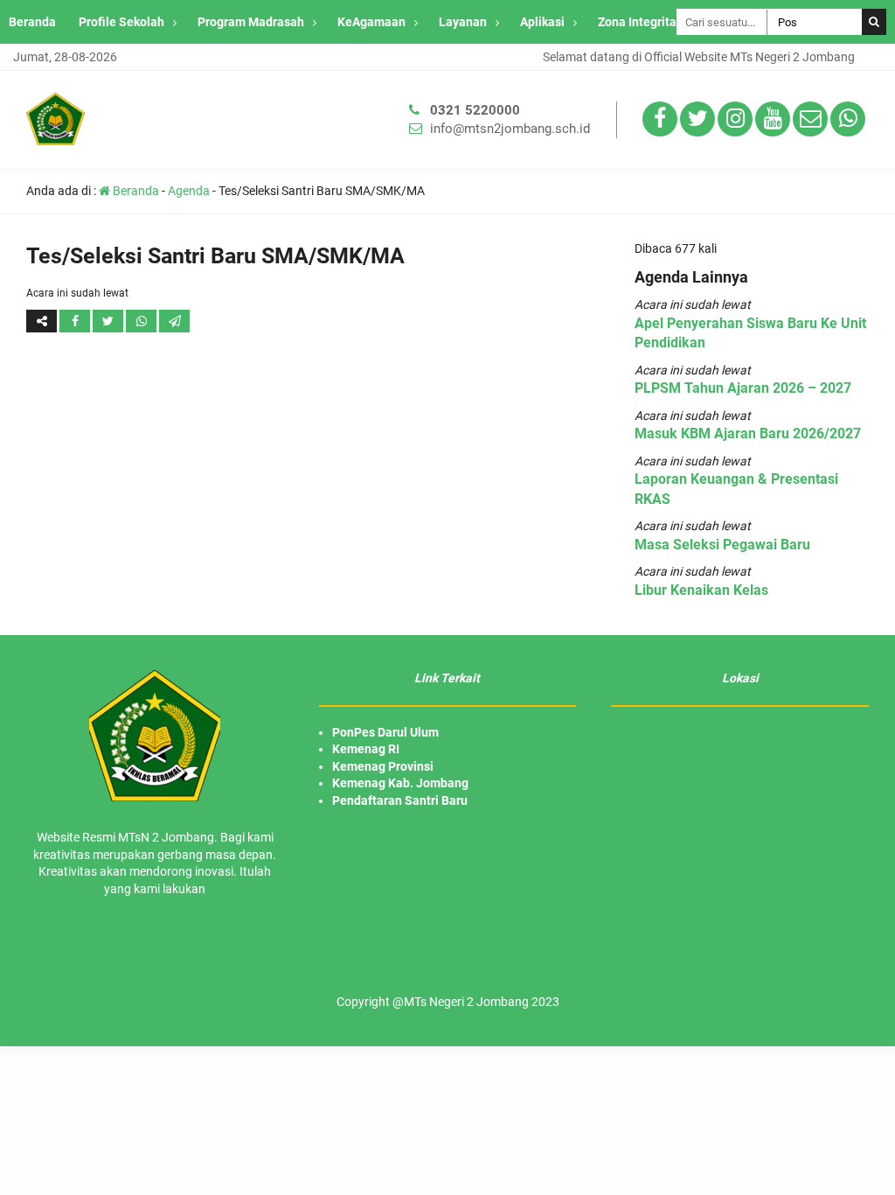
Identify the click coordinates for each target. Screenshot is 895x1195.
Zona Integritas (640, 22)
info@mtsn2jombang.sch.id (510, 128)
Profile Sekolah (121, 22)
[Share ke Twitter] (109, 321)
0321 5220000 (475, 110)
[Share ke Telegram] (174, 321)
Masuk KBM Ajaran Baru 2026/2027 (748, 433)
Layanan (463, 22)
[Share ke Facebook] (76, 321)
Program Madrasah (251, 22)
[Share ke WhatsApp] (142, 321)
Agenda (189, 191)
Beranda (32, 22)
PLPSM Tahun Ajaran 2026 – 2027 (743, 388)
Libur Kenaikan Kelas (701, 590)
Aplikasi (542, 22)
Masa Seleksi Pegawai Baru (722, 544)
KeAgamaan (371, 22)
